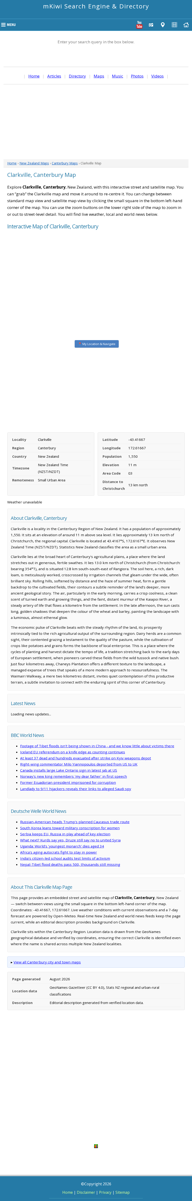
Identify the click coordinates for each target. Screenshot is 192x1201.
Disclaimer (86, 1192)
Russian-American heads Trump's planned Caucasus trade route (74, 821)
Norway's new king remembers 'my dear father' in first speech (73, 776)
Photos (137, 76)
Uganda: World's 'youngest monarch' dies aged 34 (62, 846)
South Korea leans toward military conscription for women (70, 827)
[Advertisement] (96, 122)
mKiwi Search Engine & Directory (96, 6)
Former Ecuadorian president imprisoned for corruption (68, 782)
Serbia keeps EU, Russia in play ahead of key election (65, 834)
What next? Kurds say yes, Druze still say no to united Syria (70, 840)
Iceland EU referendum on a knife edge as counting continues (72, 752)
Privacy (105, 1192)
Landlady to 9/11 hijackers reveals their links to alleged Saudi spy (75, 788)
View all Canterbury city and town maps (47, 962)
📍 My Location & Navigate (96, 344)
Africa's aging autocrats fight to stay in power (58, 852)
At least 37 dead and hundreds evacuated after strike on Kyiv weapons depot (85, 758)
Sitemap (122, 1192)
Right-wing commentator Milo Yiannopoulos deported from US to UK (78, 764)
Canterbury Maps (65, 163)
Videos (157, 76)
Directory (77, 76)
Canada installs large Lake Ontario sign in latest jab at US (68, 770)
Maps (99, 76)
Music (117, 76)
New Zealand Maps (34, 163)
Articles (54, 76)
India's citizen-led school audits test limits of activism (65, 858)
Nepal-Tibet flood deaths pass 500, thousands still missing (70, 864)
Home (34, 76)
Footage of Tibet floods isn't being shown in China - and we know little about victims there (97, 746)
